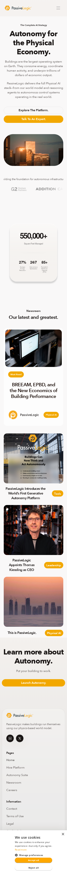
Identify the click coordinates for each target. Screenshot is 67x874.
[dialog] (33, 852)
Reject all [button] (33, 867)
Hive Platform (15, 767)
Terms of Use (15, 816)
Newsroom (13, 782)
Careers (11, 790)
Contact (11, 809)
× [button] (62, 834)
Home (10, 760)
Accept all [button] (33, 860)
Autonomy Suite (17, 775)
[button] (33, 855)
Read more (21, 849)
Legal (10, 824)
